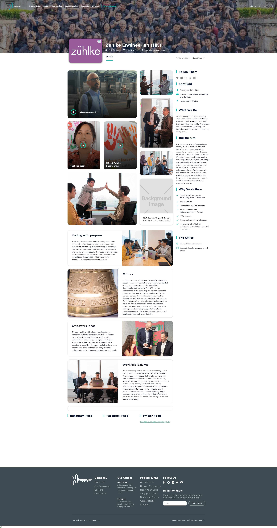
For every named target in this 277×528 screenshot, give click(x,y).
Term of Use (77, 520)
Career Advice (71, 6)
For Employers (109, 6)
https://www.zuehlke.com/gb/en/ (159, 50)
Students (85, 6)
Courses (95, 6)
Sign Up (266, 6)
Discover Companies (52, 6)
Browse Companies (150, 486)
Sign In (253, 6)
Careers (99, 490)
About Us (100, 482)
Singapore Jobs (148, 493)
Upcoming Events (149, 497)
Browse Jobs (34, 6)
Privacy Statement (92, 520)
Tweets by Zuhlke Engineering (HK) (155, 422)
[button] (199, 58)
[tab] (109, 57)
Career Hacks (147, 501)
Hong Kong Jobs (149, 490)
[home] (15, 6)
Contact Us (100, 493)
